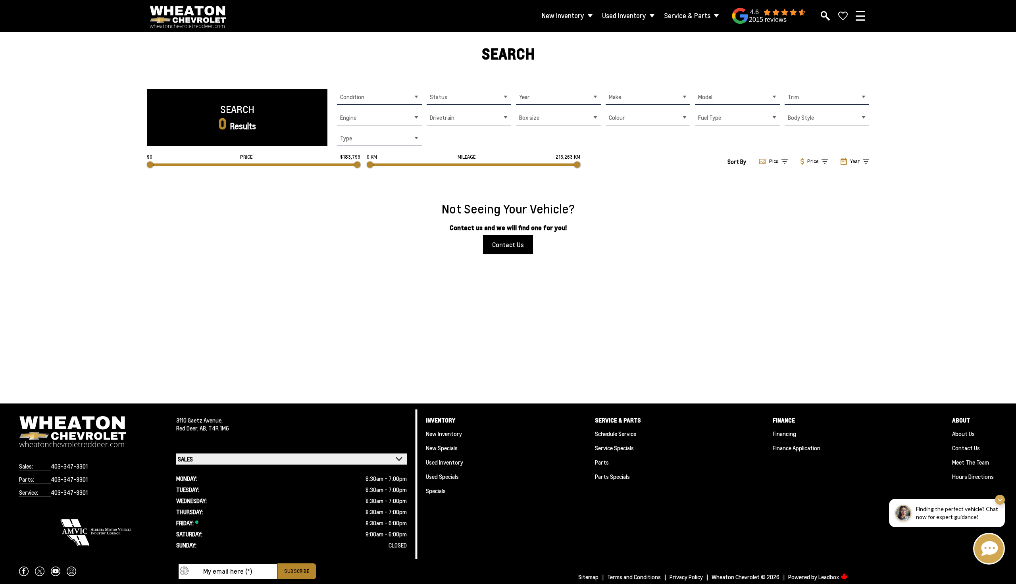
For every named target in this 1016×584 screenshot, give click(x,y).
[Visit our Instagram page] (71, 571)
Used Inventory (624, 16)
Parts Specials (612, 476)
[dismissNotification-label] (1000, 500)
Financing (784, 433)
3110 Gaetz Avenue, (199, 420)
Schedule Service (615, 433)
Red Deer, (188, 428)
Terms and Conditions (634, 576)
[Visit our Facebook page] (24, 571)
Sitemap (588, 576)
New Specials (442, 447)
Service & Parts (687, 16)
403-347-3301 (69, 466)
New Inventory (563, 16)
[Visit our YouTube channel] (55, 571)
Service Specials (614, 447)
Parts (602, 462)
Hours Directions (973, 476)
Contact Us (508, 244)
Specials (436, 490)
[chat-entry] (989, 549)
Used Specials (442, 476)
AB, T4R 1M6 (214, 428)
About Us (963, 433)
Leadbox (829, 576)
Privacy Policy (686, 576)
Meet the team (970, 462)
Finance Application (796, 447)
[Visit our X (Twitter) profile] (39, 571)
